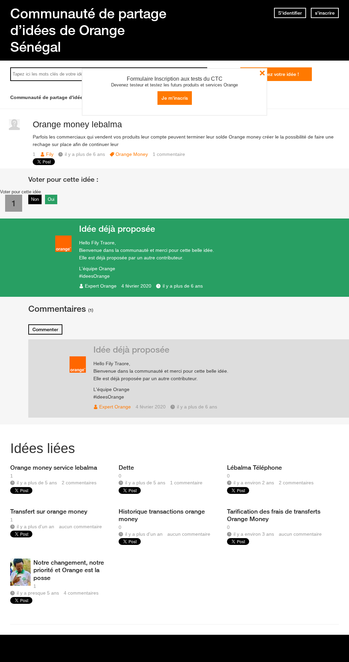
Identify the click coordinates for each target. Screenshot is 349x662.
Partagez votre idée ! (276, 74)
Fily (50, 154)
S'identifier (290, 13)
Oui (51, 199)
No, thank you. (262, 73)
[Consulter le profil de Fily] (14, 128)
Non (35, 199)
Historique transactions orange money (162, 514)
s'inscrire (325, 13)
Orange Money (132, 154)
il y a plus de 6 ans (183, 286)
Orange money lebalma (77, 124)
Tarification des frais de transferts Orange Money (273, 514)
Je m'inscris (175, 98)
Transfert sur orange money (48, 511)
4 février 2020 (136, 286)
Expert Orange (101, 286)
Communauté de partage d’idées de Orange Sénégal (88, 30)
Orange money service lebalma (53, 467)
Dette (126, 467)
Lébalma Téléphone (254, 467)
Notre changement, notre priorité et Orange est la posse (68, 570)
